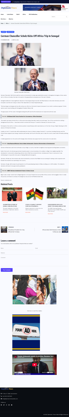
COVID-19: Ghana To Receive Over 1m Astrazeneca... (33, 205)
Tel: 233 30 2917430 (7, 396)
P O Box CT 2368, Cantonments (9, 393)
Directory (3, 19)
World (17, 14)
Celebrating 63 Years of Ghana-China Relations (10, 205)
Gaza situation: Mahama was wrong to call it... (30, 1)
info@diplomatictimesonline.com (10, 399)
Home (2, 14)
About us (11, 19)
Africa (24, 14)
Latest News (10, 14)
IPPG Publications (33, 14)
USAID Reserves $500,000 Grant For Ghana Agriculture (57, 205)
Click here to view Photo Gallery (34, 311)
